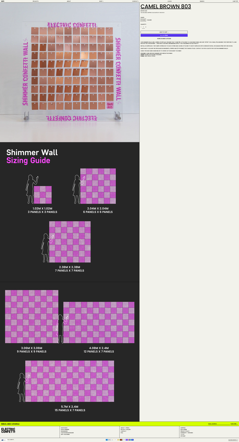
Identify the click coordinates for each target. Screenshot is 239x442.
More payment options (164, 38)
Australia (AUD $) (232, 440)
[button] (202, 1)
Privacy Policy (184, 431)
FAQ (122, 433)
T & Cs (182, 434)
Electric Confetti (9, 439)
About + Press (125, 428)
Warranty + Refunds (186, 433)
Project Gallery (126, 429)
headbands (64, 431)
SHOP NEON (64, 428)
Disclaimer (183, 429)
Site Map (182, 436)
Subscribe (233, 424)
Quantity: (143, 24)
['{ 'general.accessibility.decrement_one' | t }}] (141, 27)
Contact (123, 431)
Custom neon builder (67, 433)
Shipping (149, 12)
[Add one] (146, 27)
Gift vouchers (65, 434)
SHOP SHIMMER (65, 429)
